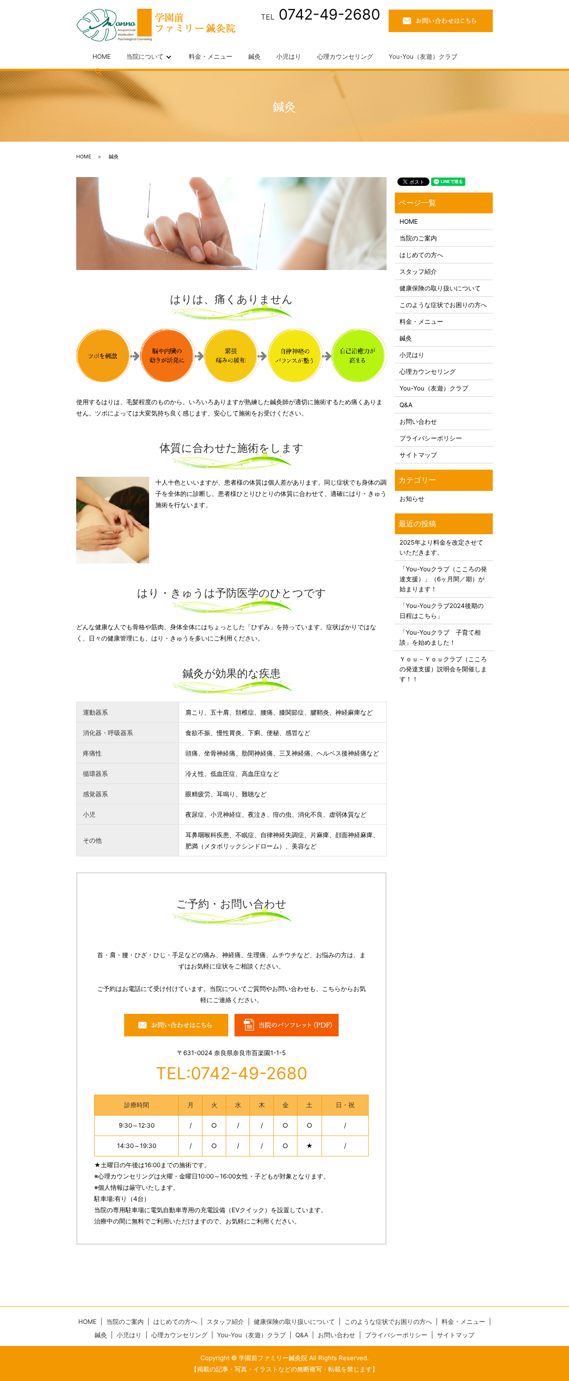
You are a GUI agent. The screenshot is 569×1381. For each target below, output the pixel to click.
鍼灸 (254, 56)
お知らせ (411, 499)
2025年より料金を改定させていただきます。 (441, 547)
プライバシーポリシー (430, 438)
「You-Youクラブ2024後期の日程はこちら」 (441, 611)
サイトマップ (418, 455)
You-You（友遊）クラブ (423, 56)
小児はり (288, 56)
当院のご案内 (418, 238)
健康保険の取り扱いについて (440, 288)
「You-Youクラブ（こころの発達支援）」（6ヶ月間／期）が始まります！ (443, 579)
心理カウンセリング (345, 56)
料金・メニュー (210, 56)
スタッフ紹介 (418, 271)
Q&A (405, 405)
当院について (145, 56)
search (98, 71)
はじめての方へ (421, 255)
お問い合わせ (418, 421)
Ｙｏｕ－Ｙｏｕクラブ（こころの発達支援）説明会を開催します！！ (443, 669)
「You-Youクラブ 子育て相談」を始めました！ (440, 637)
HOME (101, 56)
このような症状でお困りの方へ (443, 305)
